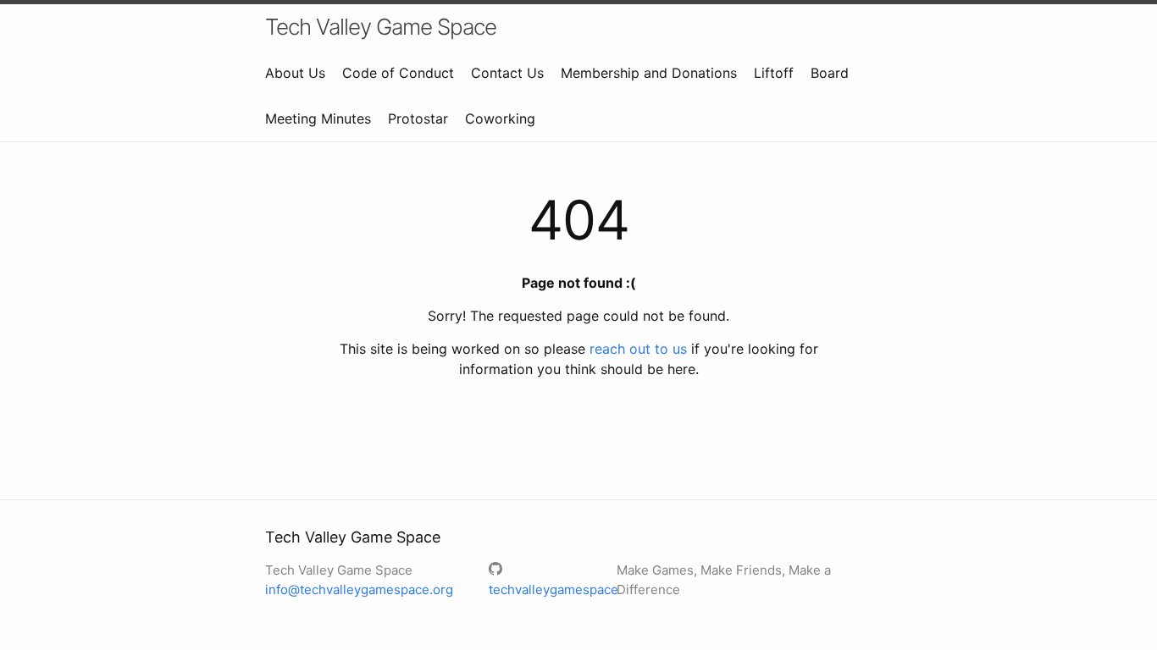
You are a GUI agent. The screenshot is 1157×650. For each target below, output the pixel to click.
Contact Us (507, 72)
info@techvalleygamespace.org (359, 589)
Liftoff (774, 72)
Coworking (500, 118)
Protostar (418, 118)
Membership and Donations (649, 72)
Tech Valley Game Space (380, 27)
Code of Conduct (398, 72)
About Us (295, 72)
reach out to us (638, 348)
